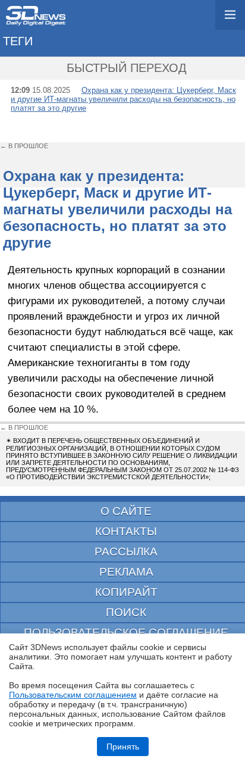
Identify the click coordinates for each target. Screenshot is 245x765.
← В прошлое (24, 145)
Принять (122, 746)
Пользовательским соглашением (73, 695)
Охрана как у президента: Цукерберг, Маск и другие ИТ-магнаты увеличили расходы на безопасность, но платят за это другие (123, 99)
